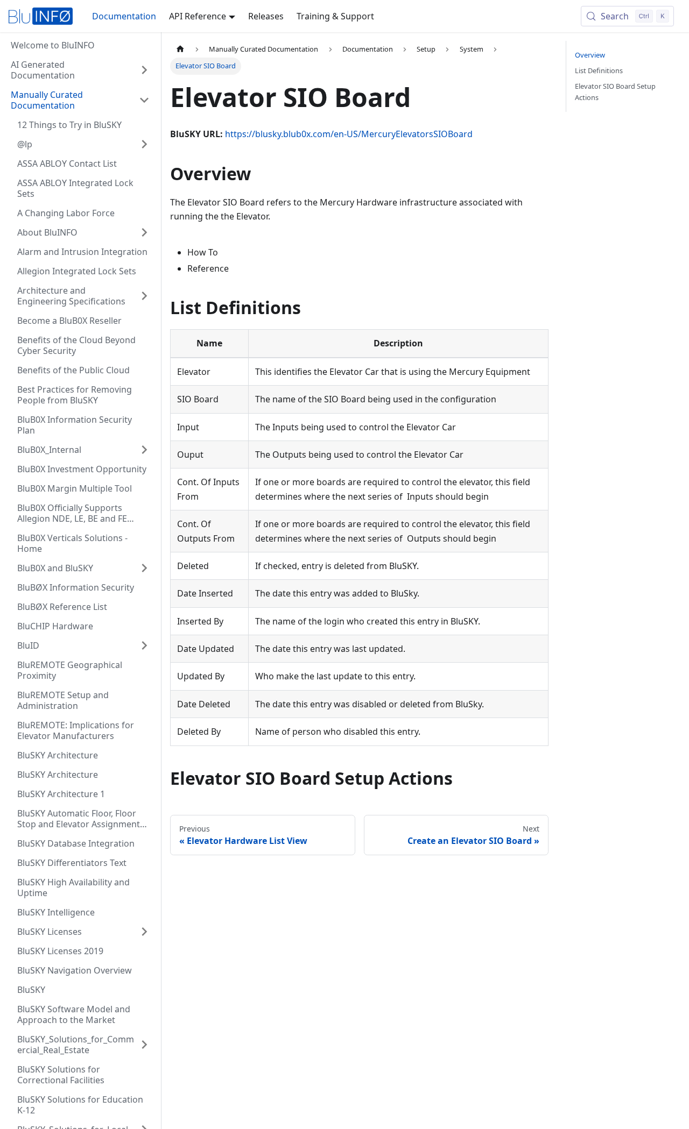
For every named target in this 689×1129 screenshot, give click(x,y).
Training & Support (335, 16)
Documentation (124, 16)
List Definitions (599, 70)
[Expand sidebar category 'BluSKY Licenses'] (144, 931)
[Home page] (180, 49)
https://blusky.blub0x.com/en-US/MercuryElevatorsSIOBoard (349, 134)
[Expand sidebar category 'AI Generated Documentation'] (144, 70)
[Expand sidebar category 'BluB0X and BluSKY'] (144, 568)
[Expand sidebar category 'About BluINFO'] (144, 232)
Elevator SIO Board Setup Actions (615, 91)
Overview (590, 55)
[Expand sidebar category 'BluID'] (144, 645)
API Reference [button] (197, 16)
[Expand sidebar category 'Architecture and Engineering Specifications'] (144, 296)
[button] (80, 100)
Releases (266, 16)
